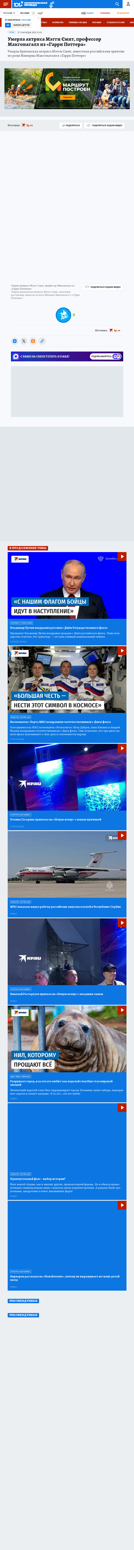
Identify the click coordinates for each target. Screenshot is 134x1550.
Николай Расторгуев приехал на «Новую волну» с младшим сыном (56, 994)
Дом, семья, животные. (20, 1076)
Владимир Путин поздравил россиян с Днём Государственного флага (59, 628)
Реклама (105, 13)
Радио (90, 13)
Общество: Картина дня (20, 717)
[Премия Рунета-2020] (50, 4)
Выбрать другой (21, 25)
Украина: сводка (78, 22)
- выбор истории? (37, 1179)
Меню (5, 4)
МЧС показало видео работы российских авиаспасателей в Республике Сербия (65, 907)
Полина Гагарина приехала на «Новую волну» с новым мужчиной (55, 819)
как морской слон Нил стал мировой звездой (61, 1083)
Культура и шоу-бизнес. (20, 815)
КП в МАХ (96, 22)
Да (8, 25)
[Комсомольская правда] (30, 4)
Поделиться (73, 125)
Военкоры (57, 22)
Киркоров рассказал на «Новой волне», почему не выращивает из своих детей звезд (64, 1278)
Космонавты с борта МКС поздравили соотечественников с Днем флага (60, 722)
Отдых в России (116, 22)
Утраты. (12, 32)
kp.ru (30, 125)
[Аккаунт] (128, 4)
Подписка (123, 13)
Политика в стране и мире (21, 623)
